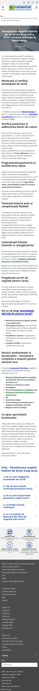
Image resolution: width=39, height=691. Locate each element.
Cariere (4, 647)
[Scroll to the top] (33, 686)
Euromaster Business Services (12, 644)
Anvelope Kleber (8, 622)
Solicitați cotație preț (9, 591)
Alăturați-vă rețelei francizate (12, 641)
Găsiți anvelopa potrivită (10, 567)
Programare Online (8, 589)
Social (5, 655)
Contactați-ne (6, 683)
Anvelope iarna (7, 628)
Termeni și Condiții (8, 677)
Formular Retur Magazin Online (13, 581)
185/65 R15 (6, 616)
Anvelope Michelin (8, 619)
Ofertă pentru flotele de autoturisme (15, 573)
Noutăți (4, 600)
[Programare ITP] (28, 2)
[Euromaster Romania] (20, 7)
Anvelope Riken (7, 625)
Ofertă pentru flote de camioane (13, 570)
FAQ (3, 575)
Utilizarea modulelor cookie (11, 674)
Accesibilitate (6, 650)
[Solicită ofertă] (33, 2)
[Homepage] (1, 16)
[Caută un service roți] (36, 7)
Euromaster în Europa (9, 638)
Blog (3, 597)
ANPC (4, 578)
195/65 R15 (6, 610)
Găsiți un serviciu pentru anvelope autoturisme (18, 564)
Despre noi (6, 635)
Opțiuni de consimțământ (11, 686)
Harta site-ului (7, 680)
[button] (4, 16)
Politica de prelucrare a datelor (12, 672)
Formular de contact (9, 594)
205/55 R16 (6, 608)
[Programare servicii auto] (24, 2)
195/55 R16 (6, 613)
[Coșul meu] (37, 2)
